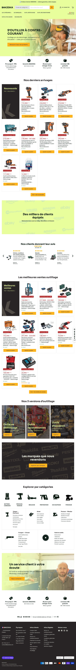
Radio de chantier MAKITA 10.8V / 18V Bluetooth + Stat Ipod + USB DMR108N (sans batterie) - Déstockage (28, 305)
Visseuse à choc (17, 520)
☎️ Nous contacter (71, 13)
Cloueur (20, 536)
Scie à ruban (40, 521)
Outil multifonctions (23, 535)
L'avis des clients (20, 638)
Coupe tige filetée (22, 544)
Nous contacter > (16, 579)
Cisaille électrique (22, 538)
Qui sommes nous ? (21, 630)
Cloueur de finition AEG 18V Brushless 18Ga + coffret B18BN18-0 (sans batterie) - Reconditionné (47, 144)
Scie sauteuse (40, 514)
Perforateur (16, 517)
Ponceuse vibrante (66, 521)
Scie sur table (40, 523)
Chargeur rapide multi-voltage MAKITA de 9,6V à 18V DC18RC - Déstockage (28, 377)
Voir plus (15, 527)
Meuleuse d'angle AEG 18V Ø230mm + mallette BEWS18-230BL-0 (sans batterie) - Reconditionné (65, 108)
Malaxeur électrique (59, 542)
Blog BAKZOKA (20, 641)
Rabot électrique (22, 540)
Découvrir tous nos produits (19, 44)
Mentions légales (48, 646)
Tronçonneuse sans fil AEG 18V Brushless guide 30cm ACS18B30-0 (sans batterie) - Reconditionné (28, 144)
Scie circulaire (40, 515)
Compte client (33, 630)
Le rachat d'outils (20, 636)
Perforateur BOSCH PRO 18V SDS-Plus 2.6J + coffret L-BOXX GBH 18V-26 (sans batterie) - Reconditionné (47, 305)
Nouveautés (18, 17)
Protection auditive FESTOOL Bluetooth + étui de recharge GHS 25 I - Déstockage (47, 340)
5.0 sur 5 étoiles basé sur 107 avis (42, 617)
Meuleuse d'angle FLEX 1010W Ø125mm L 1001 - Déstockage (65, 339)
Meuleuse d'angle (65, 514)
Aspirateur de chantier (60, 540)
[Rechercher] (52, 7)
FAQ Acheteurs (34, 646)
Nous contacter (20, 643)
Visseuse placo (16, 522)
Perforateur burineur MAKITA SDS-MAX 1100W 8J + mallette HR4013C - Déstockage (10, 143)
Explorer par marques (38, 465)
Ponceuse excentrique (66, 519)
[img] (38, 246)
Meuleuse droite (65, 515)
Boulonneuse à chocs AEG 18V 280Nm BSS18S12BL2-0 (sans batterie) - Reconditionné (27, 108)
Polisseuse (64, 517)
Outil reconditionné (43, 12)
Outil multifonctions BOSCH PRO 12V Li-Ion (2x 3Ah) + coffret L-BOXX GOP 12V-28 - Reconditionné (46, 108)
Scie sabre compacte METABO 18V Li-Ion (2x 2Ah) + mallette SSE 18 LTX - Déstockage (64, 304)
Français (59, 657)
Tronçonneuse (22, 542)
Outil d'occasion (7, 17)
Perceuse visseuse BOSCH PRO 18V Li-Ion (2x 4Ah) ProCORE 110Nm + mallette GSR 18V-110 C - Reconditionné (28, 341)
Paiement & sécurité (35, 640)
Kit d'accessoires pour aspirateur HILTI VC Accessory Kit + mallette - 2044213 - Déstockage (10, 377)
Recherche (4, 662)
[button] (4, 256)
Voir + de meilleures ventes (38, 392)
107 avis (37, 247)
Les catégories (6, 12)
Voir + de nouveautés (38, 194)
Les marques (18, 12)
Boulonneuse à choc (18, 519)
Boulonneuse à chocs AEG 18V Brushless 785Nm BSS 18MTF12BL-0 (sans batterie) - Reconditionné (65, 144)
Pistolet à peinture (59, 544)
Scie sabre (39, 519)
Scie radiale (40, 517)
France (68, 657)
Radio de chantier (58, 538)
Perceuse (15, 524)
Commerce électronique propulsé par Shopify (12, 665)
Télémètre (57, 536)
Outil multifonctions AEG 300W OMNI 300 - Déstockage (10, 177)
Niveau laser (57, 535)
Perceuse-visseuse (18, 515)
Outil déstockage (29, 12)
